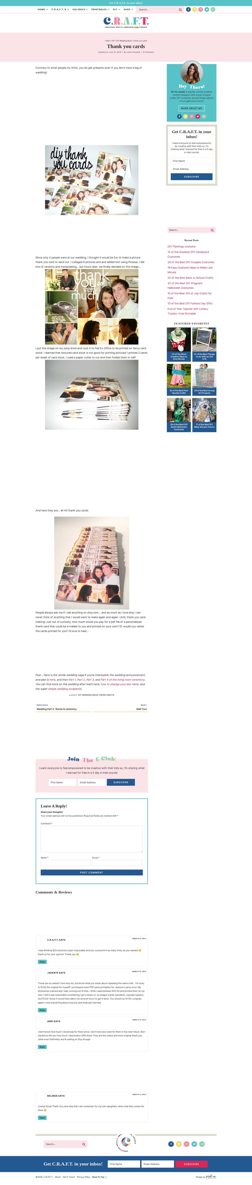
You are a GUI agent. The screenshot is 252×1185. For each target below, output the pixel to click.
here (52, 679)
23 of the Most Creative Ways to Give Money (179, 356)
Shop (127, 9)
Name (44, 857)
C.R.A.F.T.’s (58, 9)
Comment (46, 823)
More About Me (191, 108)
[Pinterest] (200, 9)
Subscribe (120, 782)
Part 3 (90, 679)
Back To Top (98, 1177)
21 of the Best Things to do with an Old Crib (204, 356)
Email (96, 857)
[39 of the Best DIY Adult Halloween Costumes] (179, 420)
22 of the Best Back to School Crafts (190, 277)
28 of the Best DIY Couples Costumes (191, 262)
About (58, 1177)
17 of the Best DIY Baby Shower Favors (204, 425)
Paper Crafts (106, 695)
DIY (115, 9)
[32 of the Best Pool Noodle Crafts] (179, 386)
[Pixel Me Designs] (210, 1177)
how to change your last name (120, 684)
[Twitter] (206, 9)
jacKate (52, 972)
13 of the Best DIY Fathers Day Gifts (190, 303)
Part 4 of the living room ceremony (123, 679)
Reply (42, 961)
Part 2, (81, 679)
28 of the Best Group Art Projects (204, 391)
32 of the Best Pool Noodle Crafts (179, 391)
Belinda (52, 1095)
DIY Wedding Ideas (124, 41)
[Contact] (213, 9)
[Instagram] (194, 9)
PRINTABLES (99, 9)
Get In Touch (69, 1177)
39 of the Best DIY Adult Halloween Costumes (179, 427)
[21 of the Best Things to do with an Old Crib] (204, 350)
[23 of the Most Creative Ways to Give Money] (179, 350)
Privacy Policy (83, 1177)
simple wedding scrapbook (65, 688)
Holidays (79, 9)
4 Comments (148, 52)
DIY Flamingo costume (181, 246)
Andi (50, 1021)
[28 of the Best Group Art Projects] (204, 386)
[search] (180, 9)
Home (41, 9)
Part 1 (72, 679)
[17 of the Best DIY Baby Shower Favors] (204, 420)
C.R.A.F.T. (126, 22)
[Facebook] (188, 9)
